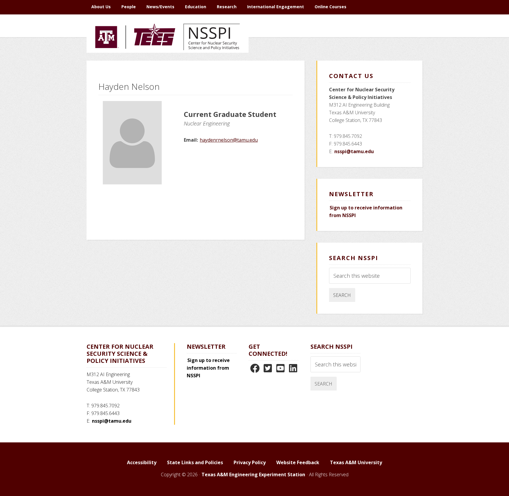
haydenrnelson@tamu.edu (229, 140)
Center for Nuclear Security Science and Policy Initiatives (167, 64)
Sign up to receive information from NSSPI (208, 368)
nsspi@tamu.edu (354, 151)
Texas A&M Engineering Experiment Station (253, 474)
